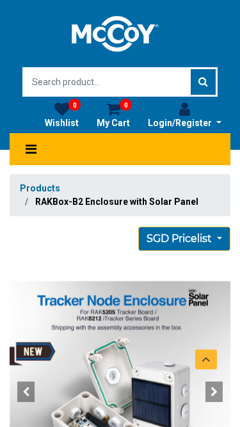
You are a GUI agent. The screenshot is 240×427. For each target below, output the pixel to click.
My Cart (113, 115)
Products (40, 188)
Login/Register (181, 123)
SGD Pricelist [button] (180, 238)
